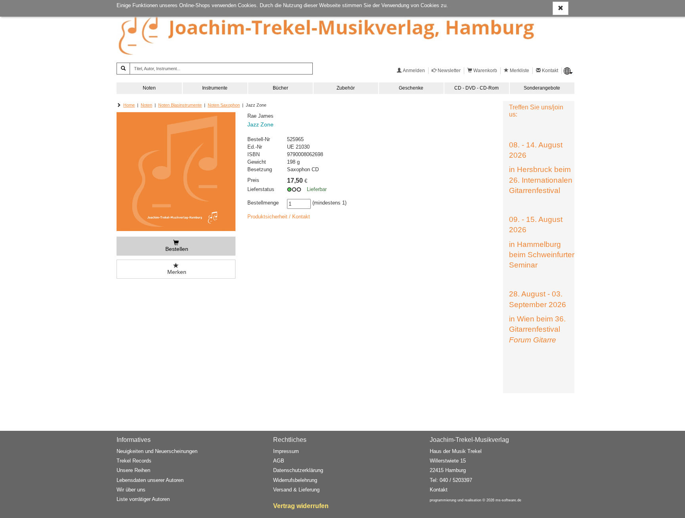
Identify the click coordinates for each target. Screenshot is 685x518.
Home (129, 105)
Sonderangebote (542, 88)
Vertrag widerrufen (301, 506)
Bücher (280, 88)
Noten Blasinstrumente (180, 105)
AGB (278, 461)
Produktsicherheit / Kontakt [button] (278, 217)
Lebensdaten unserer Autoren (150, 480)
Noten (149, 88)
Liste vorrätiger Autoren (143, 499)
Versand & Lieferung (296, 490)
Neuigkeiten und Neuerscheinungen (157, 451)
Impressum (286, 451)
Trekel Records (134, 461)
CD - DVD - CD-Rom (476, 88)
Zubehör (346, 88)
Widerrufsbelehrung (295, 480)
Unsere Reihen (133, 470)
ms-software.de (508, 500)
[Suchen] (123, 69)
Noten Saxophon (224, 105)
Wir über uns (131, 490)
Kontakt (439, 490)
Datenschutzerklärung (298, 470)
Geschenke (411, 88)
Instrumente (215, 88)
